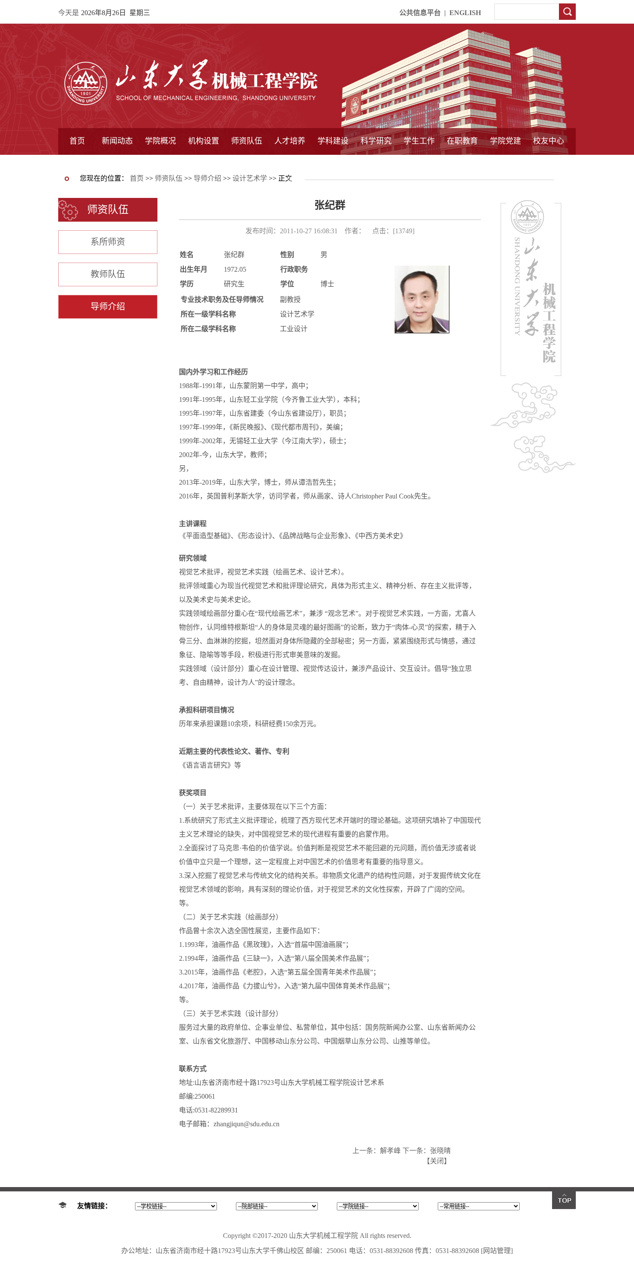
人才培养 (289, 141)
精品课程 (290, 162)
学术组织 (204, 162)
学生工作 (419, 141)
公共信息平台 (420, 12)
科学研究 (376, 141)
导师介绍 (247, 162)
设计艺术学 (249, 178)
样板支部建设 (505, 162)
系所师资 (108, 242)
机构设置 (203, 141)
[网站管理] (497, 1250)
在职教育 (462, 141)
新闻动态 (117, 141)
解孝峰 (390, 1150)
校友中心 (548, 141)
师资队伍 (246, 141)
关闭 (437, 1161)
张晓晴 (440, 1150)
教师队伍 (108, 274)
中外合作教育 (462, 162)
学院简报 (117, 162)
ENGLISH (465, 12)
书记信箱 (160, 162)
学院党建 (505, 141)
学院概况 (160, 141)
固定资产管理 (376, 162)
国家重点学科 (333, 162)
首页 (77, 141)
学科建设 (332, 141)
